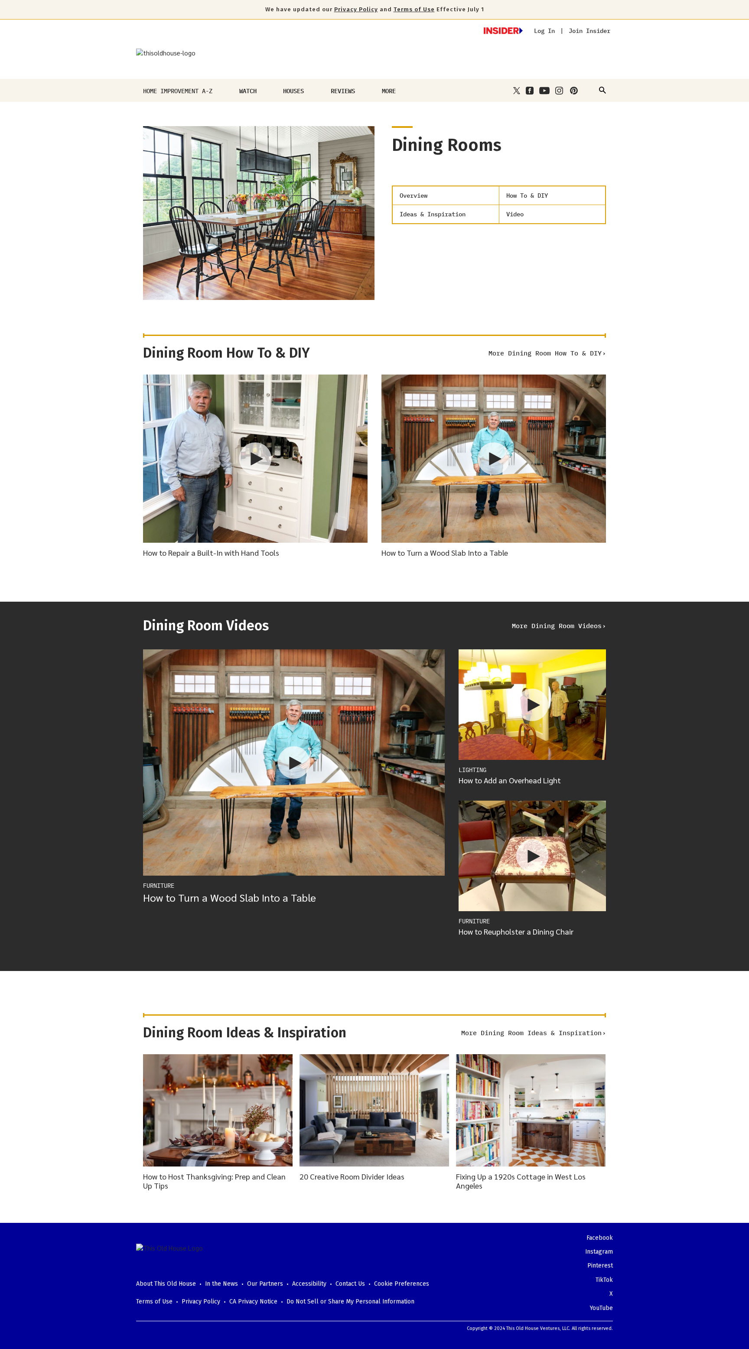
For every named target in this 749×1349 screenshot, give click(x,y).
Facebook (599, 1237)
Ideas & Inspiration (433, 214)
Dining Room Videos (206, 625)
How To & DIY (527, 195)
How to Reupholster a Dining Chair (516, 931)
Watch (248, 91)
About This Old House (166, 1283)
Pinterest (600, 1265)
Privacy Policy (356, 9)
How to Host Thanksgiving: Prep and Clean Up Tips (214, 1181)
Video (515, 214)
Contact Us (350, 1283)
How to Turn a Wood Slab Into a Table (444, 552)
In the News (221, 1283)
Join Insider (589, 31)
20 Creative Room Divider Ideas (352, 1176)
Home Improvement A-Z (177, 91)
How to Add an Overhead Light (510, 780)
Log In (544, 31)
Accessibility (309, 1283)
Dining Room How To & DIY (226, 353)
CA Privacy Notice (253, 1301)
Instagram (599, 1251)
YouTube (601, 1308)
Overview (413, 195)
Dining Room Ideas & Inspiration (244, 1032)
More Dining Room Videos (557, 626)
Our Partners (265, 1283)
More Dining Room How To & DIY (545, 353)
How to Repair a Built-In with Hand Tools (211, 552)
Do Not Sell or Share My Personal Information (350, 1301)
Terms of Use (414, 9)
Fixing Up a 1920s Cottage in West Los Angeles (521, 1181)
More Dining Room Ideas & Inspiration (531, 1033)
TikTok (604, 1280)
